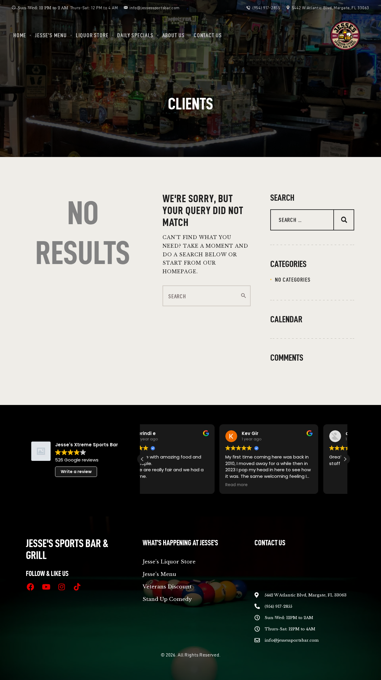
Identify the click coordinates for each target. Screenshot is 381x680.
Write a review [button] (76, 472)
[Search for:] (312, 220)
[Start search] (243, 295)
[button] (345, 459)
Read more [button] (159, 485)
